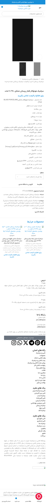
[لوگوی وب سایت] (22, 8)
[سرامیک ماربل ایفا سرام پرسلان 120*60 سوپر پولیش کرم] (33, 230)
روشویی (43, 429)
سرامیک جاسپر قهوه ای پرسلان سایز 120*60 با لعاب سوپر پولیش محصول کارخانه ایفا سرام (12, 241)
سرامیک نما (42, 424)
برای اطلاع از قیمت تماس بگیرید (31, 95)
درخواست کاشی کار (40, 365)
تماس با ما (42, 378)
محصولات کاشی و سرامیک (30, 79)
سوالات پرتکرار (41, 383)
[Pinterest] (37, 342)
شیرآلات (43, 436)
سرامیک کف (36, 197)
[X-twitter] (25, 342)
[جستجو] (4, 13)
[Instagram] (14, 342)
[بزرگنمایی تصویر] (39, 57)
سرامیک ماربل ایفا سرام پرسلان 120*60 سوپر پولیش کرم (33, 240)
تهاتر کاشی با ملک (40, 358)
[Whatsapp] (20, 342)
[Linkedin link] (25, 211)
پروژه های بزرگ (41, 368)
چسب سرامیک (41, 426)
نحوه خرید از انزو (40, 380)
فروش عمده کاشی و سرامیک (37, 363)
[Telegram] (31, 342)
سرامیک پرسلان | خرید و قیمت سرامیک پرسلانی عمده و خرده (24, 82)
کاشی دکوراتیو (41, 419)
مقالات (44, 370)
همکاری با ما (42, 373)
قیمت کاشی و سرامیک (39, 361)
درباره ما (43, 375)
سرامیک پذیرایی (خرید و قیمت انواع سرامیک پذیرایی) (20, 201)
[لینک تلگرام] (22, 211)
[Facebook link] (33, 211)
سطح (42, 173)
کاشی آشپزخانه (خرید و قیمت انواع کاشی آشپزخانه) (27, 203)
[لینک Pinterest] (28, 211)
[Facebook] (43, 342)
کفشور (44, 433)
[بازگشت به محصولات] (39, 86)
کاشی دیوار (28, 197)
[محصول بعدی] (37, 86)
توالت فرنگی (42, 431)
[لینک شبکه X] (30, 211)
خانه (42, 79)
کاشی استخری (41, 421)
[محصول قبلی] (42, 86)
